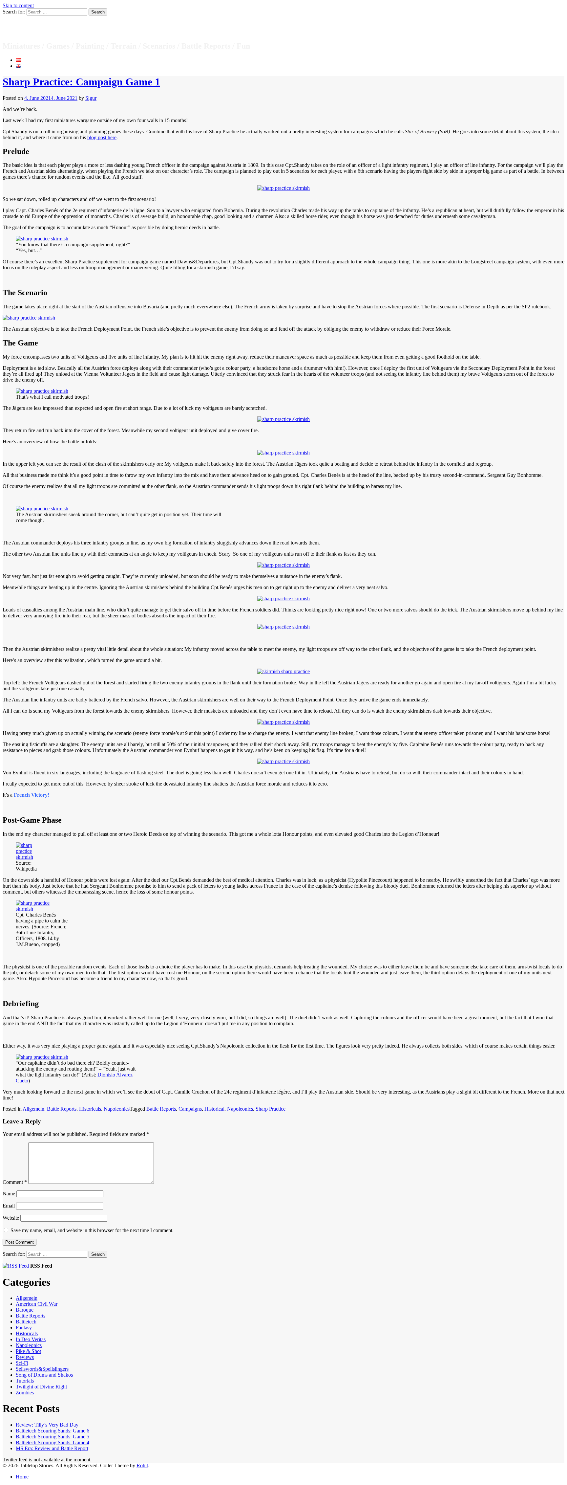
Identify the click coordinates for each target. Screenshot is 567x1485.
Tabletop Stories (39, 28)
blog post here (101, 137)
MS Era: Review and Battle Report (52, 1448)
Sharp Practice (270, 1109)
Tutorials (25, 1381)
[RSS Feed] (16, 1266)
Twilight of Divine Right (41, 1386)
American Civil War (36, 1304)
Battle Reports (61, 1109)
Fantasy (24, 1327)
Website (11, 1218)
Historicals (90, 1109)
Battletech (26, 1321)
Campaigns (190, 1109)
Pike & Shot (28, 1351)
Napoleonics (117, 1109)
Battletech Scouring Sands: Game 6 (52, 1430)
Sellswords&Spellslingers (42, 1369)
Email (9, 1205)
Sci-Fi (22, 1363)
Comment (15, 1182)
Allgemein (33, 1109)
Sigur (90, 98)
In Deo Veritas (31, 1339)
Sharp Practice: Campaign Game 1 (81, 82)
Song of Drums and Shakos (44, 1375)
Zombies (25, 1392)
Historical (214, 1109)
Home (22, 1476)
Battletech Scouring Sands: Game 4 (52, 1442)
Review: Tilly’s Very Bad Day (47, 1425)
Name (9, 1193)
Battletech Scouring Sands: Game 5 (52, 1436)
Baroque (24, 1310)
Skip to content (18, 5)
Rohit (142, 1465)
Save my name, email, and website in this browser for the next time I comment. (92, 1230)
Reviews (25, 1357)
